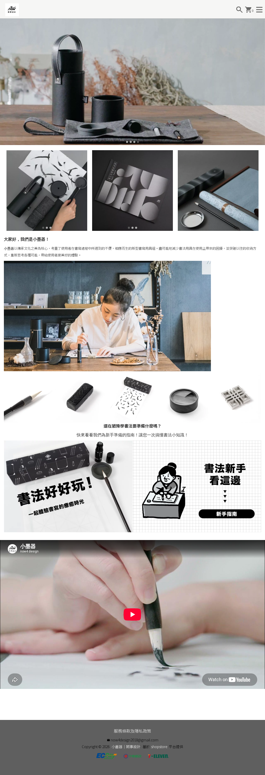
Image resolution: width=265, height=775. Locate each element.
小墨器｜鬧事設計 (126, 746)
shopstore (159, 746)
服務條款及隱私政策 (132, 731)
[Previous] (4, 81)
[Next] (260, 81)
